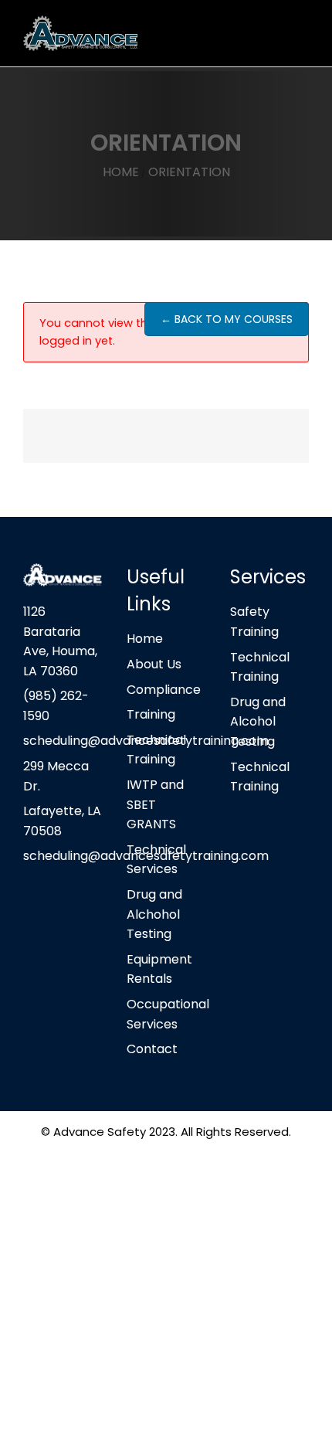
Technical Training (156, 750)
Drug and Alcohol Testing (258, 721)
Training (151, 714)
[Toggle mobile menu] (302, 31)
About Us (154, 664)
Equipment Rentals (159, 969)
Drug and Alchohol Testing (154, 914)
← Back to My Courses (227, 319)
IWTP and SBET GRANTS (155, 804)
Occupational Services (166, 1014)
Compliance (164, 690)
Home (145, 639)
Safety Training (254, 622)
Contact (152, 1049)
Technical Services (156, 860)
